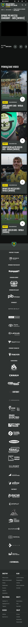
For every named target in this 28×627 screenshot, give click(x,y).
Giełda (18, 583)
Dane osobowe (20, 585)
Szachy (4, 588)
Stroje (18, 614)
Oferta (4, 614)
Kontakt (18, 588)
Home (2, 10)
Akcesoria (18, 619)
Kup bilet (18, 606)
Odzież (18, 617)
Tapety (4, 606)
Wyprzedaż (19, 622)
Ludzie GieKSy (20, 577)
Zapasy (4, 590)
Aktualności (8, 10)
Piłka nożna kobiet (7, 580)
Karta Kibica (19, 601)
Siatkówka (5, 585)
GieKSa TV (5, 601)
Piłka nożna (5, 577)
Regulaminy (19, 580)
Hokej (3, 583)
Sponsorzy (5, 617)
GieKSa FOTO (5, 603)
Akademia (4, 593)
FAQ (17, 603)
